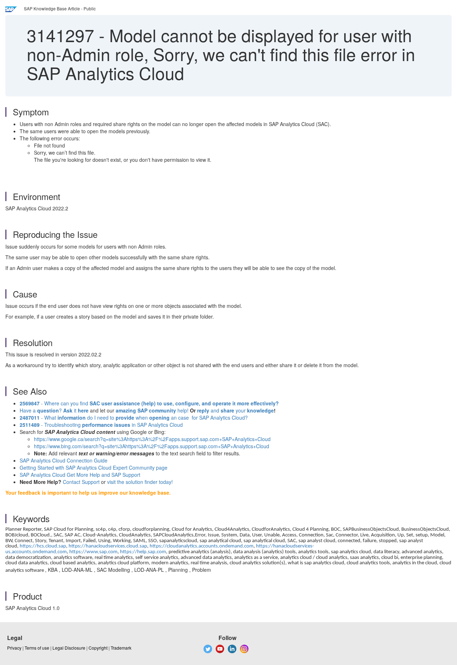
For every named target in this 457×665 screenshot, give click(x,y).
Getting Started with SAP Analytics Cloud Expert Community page (93, 467)
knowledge (260, 410)
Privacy (14, 648)
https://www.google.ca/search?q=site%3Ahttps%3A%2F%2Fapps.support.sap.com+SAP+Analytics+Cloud (152, 438)
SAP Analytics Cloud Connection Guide (63, 460)
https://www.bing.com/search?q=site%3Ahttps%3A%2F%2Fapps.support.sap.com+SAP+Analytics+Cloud (151, 446)
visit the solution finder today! (140, 481)
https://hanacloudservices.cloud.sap (108, 546)
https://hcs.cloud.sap (43, 546)
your (241, 410)
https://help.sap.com (143, 552)
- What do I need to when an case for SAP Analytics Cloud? (134, 417)
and (215, 410)
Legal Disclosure (68, 648)
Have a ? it (54, 410)
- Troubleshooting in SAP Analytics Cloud (101, 424)
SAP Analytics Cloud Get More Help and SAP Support (80, 474)
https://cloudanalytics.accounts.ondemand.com (201, 546)
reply (204, 410)
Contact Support (81, 481)
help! (152, 410)
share (227, 410)
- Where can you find (149, 403)
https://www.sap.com (93, 552)
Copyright (98, 648)
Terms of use (37, 648)
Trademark (121, 648)
